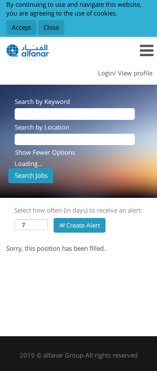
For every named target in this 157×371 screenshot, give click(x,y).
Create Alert (82, 225)
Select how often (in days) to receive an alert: (78, 210)
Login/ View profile (125, 73)
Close (51, 27)
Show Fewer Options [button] (45, 152)
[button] (131, 50)
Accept (21, 27)
